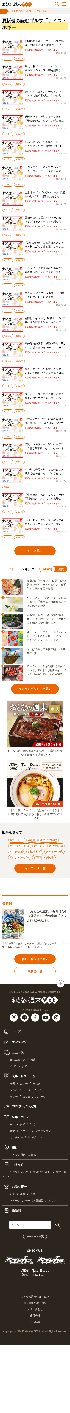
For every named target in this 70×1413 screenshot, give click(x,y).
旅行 (14, 1147)
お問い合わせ (35, 1309)
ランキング (19, 1041)
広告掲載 (35, 1321)
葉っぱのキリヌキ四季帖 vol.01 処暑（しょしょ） (46, 651)
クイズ (24, 1124)
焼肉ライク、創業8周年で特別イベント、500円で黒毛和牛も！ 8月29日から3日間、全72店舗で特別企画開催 (46, 670)
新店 (33, 1059)
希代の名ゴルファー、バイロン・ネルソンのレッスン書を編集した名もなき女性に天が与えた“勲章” (44, 68)
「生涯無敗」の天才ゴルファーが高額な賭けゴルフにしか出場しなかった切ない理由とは (44, 497)
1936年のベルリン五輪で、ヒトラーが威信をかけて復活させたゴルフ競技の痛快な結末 (44, 144)
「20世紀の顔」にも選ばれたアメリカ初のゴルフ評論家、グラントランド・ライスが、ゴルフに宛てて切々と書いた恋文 (44, 245)
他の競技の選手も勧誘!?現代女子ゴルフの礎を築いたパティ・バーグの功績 (45, 346)
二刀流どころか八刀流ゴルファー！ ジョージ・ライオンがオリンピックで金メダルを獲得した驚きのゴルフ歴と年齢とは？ (44, 169)
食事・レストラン (23, 1076)
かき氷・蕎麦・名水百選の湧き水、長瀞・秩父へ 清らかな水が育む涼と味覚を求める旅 (46, 619)
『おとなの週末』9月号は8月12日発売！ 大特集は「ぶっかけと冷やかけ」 (46, 916)
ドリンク (53, 1200)
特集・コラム (20, 1117)
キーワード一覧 (35, 1236)
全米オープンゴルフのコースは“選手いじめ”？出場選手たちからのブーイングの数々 (45, 194)
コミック (17, 1164)
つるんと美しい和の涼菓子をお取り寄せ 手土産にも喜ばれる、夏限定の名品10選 (46, 602)
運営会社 (35, 1315)
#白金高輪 (17, 852)
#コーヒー (17, 840)
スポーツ (25, 1131)
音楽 (12, 1131)
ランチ (14, 1096)
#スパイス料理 (20, 846)
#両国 (38, 857)
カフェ (26, 1096)
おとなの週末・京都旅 (23, 1154)
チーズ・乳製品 (34, 1200)
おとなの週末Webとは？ (35, 1296)
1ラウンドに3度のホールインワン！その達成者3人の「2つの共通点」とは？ (44, 94)
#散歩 (50, 857)
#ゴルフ (19, 58)
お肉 (12, 1194)
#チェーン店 (54, 852)
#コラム (7, 58)
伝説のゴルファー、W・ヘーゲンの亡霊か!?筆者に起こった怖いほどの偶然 (45, 446)
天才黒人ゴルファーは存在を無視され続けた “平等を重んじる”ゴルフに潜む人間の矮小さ (45, 421)
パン (40, 1090)
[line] (25, 1017)
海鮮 (22, 1194)
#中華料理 (56, 846)
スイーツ (40, 1096)
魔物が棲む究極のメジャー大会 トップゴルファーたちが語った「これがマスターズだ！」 (44, 219)
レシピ (32, 1137)
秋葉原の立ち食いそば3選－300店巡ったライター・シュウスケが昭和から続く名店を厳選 (46, 584)
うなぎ (37, 1083)
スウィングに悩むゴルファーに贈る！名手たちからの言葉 (44, 295)
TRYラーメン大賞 (23, 1106)
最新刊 (16, 1210)
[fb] (35, 1017)
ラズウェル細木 (42, 1172)
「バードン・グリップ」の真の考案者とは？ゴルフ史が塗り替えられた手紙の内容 (44, 522)
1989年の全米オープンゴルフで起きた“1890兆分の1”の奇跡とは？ (44, 43)
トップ (16, 1031)
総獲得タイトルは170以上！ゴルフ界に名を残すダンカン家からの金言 (45, 320)
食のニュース (18, 1059)
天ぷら (14, 1090)
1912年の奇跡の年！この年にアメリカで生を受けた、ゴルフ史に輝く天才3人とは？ (44, 471)
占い (12, 1124)
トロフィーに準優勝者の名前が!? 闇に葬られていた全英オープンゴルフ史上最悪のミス (45, 270)
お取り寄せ (19, 1186)
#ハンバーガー (20, 857)
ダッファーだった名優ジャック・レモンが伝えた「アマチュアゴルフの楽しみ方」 (44, 371)
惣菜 (32, 1194)
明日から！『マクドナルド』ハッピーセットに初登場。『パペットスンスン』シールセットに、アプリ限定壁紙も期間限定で (46, 636)
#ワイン (39, 846)
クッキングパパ (19, 1172)
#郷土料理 (35, 852)
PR (26, 1066)
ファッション (43, 1131)
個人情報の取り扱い (35, 1302)
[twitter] (14, 1017)
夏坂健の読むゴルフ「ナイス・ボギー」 (31, 11)
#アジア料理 (48, 840)
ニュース (17, 1052)
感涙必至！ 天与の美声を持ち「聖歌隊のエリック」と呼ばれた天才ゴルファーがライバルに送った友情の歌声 (44, 119)
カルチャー (16, 1137)
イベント (15, 1066)
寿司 (12, 1083)
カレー (24, 1083)
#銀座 (32, 840)
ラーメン (28, 1090)
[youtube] (46, 1017)
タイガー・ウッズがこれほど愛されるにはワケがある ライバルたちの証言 (44, 396)
